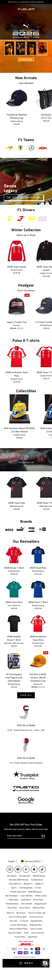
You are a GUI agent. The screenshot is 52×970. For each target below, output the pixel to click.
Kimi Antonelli (26, 904)
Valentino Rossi (38, 908)
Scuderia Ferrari (37, 880)
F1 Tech (38, 888)
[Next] (47, 205)
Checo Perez (12, 908)
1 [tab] (22, 156)
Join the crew (26, 955)
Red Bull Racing (39, 876)
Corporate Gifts (36, 921)
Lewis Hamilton (26, 896)
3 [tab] (30, 156)
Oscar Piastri (38, 900)
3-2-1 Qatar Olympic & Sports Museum (26, 762)
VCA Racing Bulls (26, 888)
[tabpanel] (9, 148)
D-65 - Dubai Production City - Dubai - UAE (26, 730)
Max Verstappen (11, 896)
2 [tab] (26, 156)
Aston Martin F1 (15, 884)
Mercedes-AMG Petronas (19, 880)
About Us (10, 913)
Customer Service (36, 917)
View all (26, 695)
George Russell (40, 904)
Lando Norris (26, 900)
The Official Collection (24, 197)
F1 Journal (24, 921)
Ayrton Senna (25, 908)
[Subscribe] (47, 946)
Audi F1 (14, 888)
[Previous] (42, 205)
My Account (20, 913)
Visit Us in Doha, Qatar (18, 917)
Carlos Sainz (13, 900)
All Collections (24, 876)
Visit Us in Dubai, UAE (36, 913)
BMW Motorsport (35, 892)
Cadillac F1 (39, 884)
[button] (45, 963)
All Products (12, 876)
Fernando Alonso (12, 904)
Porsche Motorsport (18, 892)
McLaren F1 (28, 884)
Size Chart (14, 921)
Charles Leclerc (41, 896)
